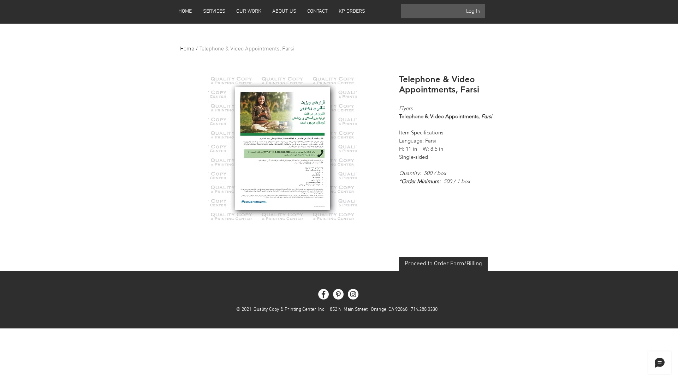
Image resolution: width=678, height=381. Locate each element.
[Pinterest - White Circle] (338, 294)
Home (187, 49)
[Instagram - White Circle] (353, 294)
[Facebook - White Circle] (323, 294)
